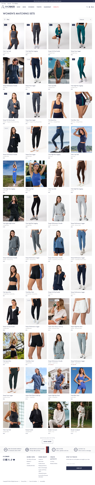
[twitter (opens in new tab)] (9, 460)
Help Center (41, 461)
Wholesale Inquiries (42, 473)
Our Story (3, 3)
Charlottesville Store (31, 465)
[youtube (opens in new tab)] (14, 460)
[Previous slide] (1, 1)
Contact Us (41, 459)
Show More (47, 441)
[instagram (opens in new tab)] (4, 460)
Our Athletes (15, 3)
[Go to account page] (89, 7)
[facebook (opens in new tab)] (6, 460)
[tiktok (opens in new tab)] (11, 460)
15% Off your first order (31, 459)
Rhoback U (29, 461)
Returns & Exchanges (43, 467)
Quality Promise (42, 463)
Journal (9, 3)
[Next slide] (93, 1)
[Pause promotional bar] (94, 1)
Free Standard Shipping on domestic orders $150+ (47, 1)
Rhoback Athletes (53, 463)
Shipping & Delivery (43, 465)
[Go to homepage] (8, 7)
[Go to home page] (12, 456)
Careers (28, 463)
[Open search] (87, 7)
